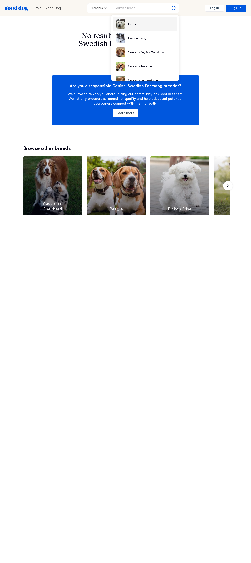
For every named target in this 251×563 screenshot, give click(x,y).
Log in (214, 8)
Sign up (235, 8)
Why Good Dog (48, 8)
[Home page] (16, 8)
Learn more (125, 113)
